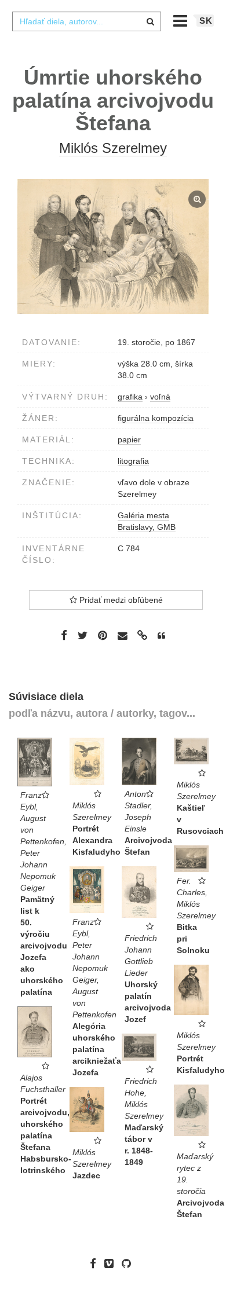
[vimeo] (111, 1263)
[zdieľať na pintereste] (102, 635)
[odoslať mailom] (122, 636)
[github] (129, 1263)
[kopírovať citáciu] (161, 636)
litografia (133, 461)
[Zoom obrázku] (113, 246)
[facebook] (96, 1263)
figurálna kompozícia (156, 418)
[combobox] (86, 21)
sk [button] (206, 20)
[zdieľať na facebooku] (64, 635)
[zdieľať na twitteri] (83, 635)
